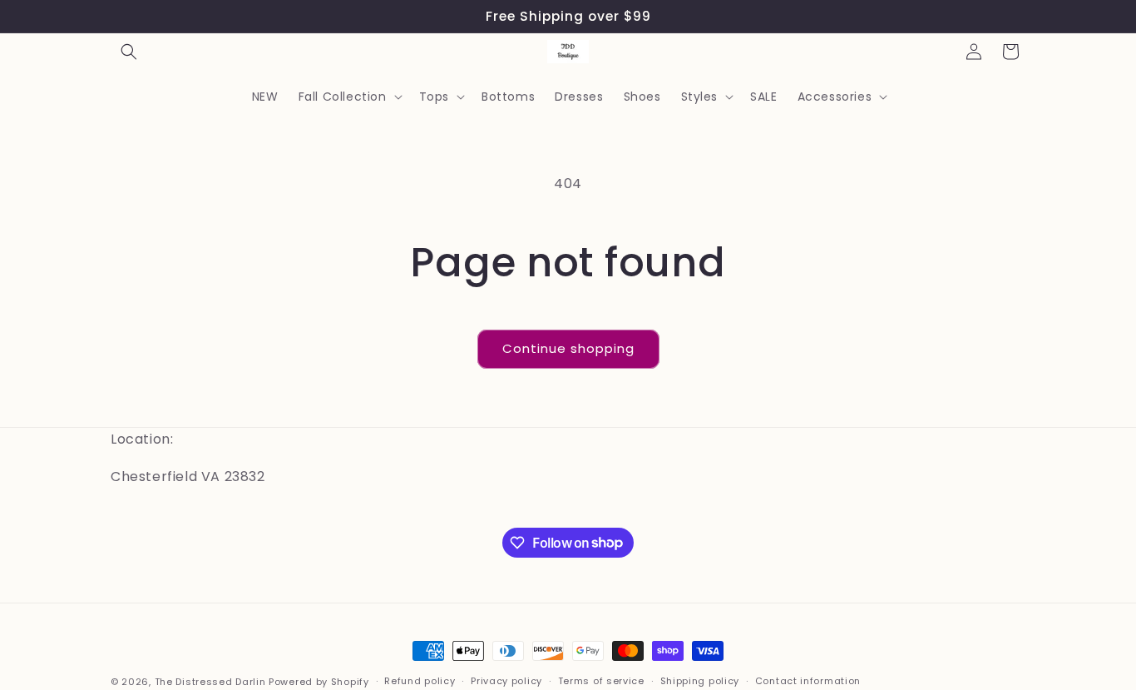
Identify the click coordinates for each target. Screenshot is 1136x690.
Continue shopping (568, 348)
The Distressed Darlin (210, 681)
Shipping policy (700, 681)
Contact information (808, 681)
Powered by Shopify (319, 681)
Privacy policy (506, 681)
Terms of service (601, 681)
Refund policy (419, 681)
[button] (129, 51)
